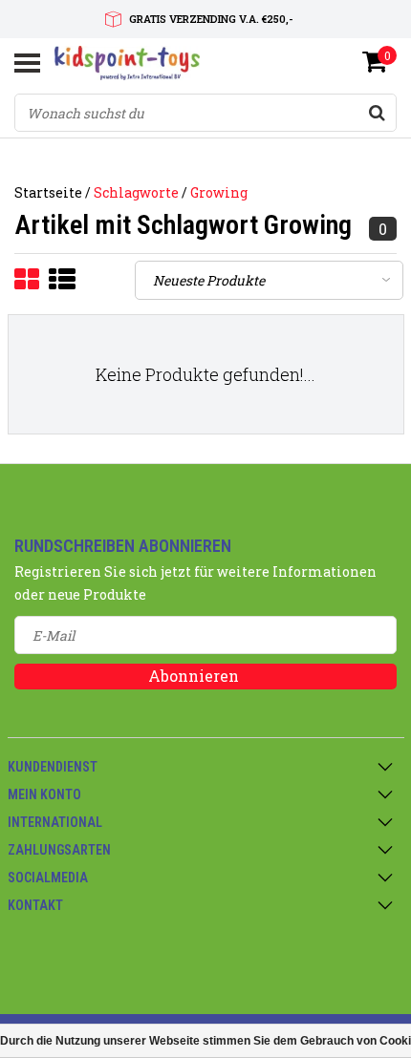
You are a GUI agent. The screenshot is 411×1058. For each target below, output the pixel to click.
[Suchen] (376, 112)
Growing (219, 192)
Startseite (48, 192)
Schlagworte (136, 192)
